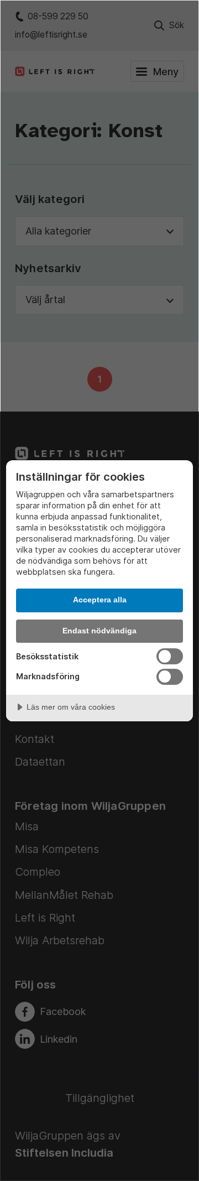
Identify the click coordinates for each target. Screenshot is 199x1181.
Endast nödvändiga (99, 630)
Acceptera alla (100, 599)
